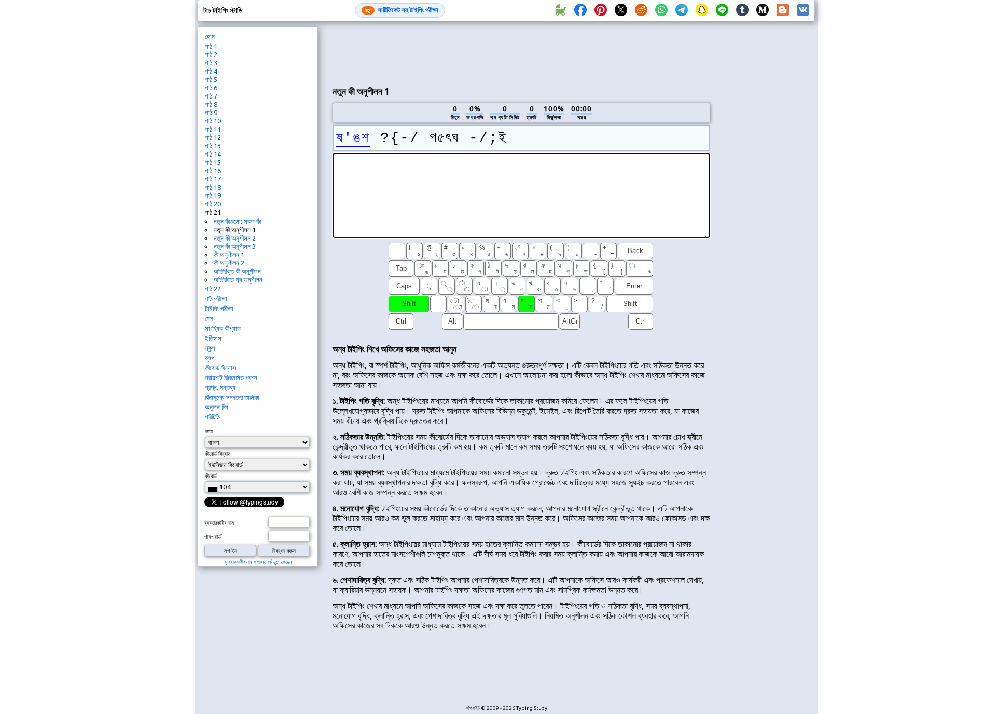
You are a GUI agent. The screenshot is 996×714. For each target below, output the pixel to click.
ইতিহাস (213, 338)
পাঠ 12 (213, 137)
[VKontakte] (803, 10)
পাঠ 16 (213, 170)
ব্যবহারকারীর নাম (219, 523)
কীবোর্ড (211, 476)
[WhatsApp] (661, 10)
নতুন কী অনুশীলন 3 (235, 246)
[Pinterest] (600, 10)
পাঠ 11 (213, 129)
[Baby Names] (560, 10)
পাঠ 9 (211, 112)
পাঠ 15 (213, 162)
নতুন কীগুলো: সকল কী (237, 221)
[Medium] (762, 10)
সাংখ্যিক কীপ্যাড (223, 328)
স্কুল (210, 348)
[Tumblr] (742, 10)
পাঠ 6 (211, 87)
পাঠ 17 (213, 179)
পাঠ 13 (213, 145)
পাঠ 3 (211, 62)
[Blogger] (783, 10)
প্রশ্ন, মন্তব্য (220, 387)
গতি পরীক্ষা (216, 298)
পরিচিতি (212, 417)
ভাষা (209, 431)
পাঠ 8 (211, 104)
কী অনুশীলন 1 (229, 254)
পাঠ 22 (213, 288)
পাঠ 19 (213, 195)
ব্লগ (209, 357)
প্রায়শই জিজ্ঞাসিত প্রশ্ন (231, 377)
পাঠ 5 (211, 79)
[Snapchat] (702, 10)
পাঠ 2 (211, 54)
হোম (210, 36)
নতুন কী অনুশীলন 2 (235, 238)
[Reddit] (641, 10)
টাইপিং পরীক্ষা (219, 308)
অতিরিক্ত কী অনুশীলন (237, 271)
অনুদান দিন (216, 407)
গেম (209, 318)
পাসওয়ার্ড (212, 537)
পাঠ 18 (213, 187)
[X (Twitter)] (621, 10)
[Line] (722, 10)
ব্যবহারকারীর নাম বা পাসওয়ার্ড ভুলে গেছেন (258, 562)
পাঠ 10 (213, 120)
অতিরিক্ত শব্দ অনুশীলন (238, 279)
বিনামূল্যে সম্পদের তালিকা (232, 397)
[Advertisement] (521, 52)
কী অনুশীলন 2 (229, 263)
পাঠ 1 (211, 46)
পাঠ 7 (211, 96)
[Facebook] (580, 10)
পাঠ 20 (213, 203)
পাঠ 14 (213, 154)
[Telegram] (681, 10)
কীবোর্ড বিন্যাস (220, 367)
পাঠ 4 (211, 71)
